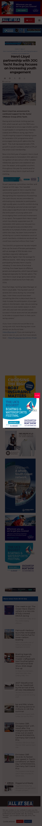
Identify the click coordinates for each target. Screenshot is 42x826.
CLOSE (37, 395)
